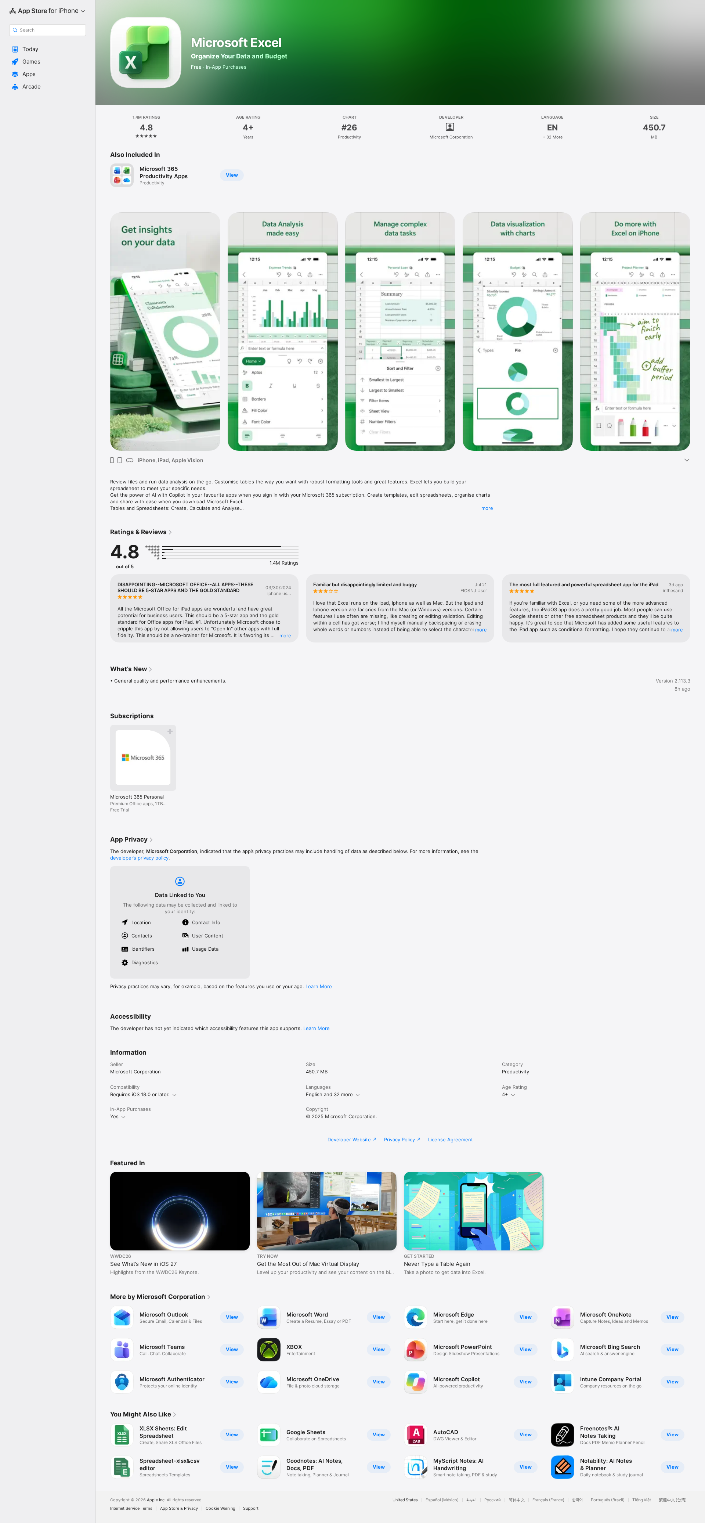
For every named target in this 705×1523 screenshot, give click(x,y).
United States (405, 1500)
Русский (492, 1500)
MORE (285, 635)
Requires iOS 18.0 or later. (140, 1094)
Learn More (319, 986)
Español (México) (442, 1500)
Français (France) (548, 1500)
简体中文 (517, 1500)
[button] (48, 49)
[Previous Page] (103, 331)
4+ (505, 1094)
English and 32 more (329, 1094)
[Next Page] (698, 331)
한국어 (577, 1500)
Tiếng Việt (641, 1500)
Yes (114, 1116)
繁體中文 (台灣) (673, 1500)
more (487, 508)
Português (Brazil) (608, 1500)
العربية (471, 1500)
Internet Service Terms (131, 1508)
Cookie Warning (220, 1508)
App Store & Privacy (179, 1508)
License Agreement (450, 1139)
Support (250, 1508)
